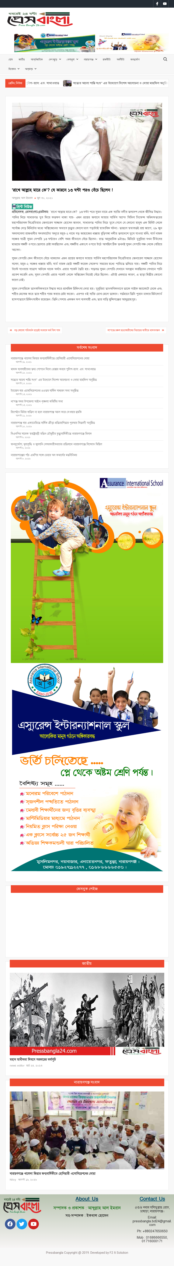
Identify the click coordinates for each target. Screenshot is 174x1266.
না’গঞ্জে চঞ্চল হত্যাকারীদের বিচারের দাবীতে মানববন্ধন (134, 330)
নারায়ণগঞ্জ (88, 59)
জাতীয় (22, 59)
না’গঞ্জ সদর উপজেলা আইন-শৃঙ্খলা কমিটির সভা (37, 401)
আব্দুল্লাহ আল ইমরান (22, 198)
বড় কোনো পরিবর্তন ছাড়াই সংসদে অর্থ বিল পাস (37, 330)
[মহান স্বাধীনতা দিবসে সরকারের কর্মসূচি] (87, 1014)
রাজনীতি (107, 59)
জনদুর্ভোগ (135, 59)
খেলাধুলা (70, 59)
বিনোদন (12, 69)
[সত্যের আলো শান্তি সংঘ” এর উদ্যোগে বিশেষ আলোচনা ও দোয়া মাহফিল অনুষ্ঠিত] (37, 83)
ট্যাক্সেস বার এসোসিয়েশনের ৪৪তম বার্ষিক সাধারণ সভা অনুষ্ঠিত (45, 390)
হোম (10, 59)
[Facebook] (10, 1224)
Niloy (13, 1179)
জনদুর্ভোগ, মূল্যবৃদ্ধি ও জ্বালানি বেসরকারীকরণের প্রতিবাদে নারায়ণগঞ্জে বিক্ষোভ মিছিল (56, 444)
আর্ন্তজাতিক (37, 59)
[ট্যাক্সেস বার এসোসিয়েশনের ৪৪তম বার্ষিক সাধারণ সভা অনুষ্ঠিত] (147, 83)
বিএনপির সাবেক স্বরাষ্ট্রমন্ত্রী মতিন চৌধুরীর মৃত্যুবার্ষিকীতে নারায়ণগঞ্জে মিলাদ (51, 433)
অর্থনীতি (120, 59)
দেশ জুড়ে (53, 59)
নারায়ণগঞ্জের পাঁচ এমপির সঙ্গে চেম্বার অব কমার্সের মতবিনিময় (44, 455)
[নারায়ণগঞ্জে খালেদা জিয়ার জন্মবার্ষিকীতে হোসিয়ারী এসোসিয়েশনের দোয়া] (87, 1130)
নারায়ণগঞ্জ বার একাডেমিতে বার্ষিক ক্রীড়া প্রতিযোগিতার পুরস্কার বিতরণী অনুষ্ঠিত (53, 423)
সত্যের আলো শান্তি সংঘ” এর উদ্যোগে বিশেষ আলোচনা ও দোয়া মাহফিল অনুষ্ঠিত (91, 83)
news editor (17, 1065)
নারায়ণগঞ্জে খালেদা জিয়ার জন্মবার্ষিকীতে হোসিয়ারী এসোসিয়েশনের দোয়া (50, 358)
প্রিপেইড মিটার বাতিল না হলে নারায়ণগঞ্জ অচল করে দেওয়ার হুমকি (46, 412)
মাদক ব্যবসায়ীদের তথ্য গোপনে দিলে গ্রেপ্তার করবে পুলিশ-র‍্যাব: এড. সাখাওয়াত (53, 369)
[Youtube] (33, 1224)
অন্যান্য (29, 69)
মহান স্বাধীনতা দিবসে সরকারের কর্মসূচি (33, 1059)
